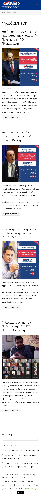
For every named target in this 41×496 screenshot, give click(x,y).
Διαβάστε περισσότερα (11, 117)
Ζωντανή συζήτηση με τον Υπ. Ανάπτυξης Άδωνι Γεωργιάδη (19, 233)
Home (3, 12)
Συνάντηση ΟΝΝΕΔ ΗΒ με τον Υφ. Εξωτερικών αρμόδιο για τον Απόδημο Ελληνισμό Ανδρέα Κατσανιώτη (20, 466)
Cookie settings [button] (31, 488)
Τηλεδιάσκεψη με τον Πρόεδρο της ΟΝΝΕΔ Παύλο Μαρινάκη (16, 326)
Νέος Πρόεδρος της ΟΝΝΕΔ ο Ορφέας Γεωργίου (22, 450)
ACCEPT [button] (20, 492)
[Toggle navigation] (37, 4)
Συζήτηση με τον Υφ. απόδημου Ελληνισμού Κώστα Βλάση (16, 136)
